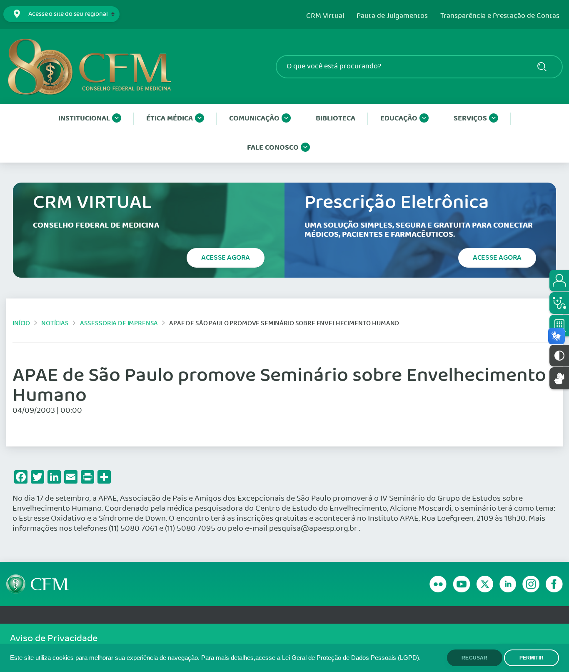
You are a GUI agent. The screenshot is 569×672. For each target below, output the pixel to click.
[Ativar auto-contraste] (559, 355)
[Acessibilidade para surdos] (559, 378)
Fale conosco (273, 148)
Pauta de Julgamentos (392, 16)
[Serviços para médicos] (559, 303)
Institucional (84, 119)
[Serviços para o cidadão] (559, 280)
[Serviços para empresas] (559, 325)
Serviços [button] (470, 119)
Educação (398, 119)
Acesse (225, 257)
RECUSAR (474, 658)
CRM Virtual (325, 16)
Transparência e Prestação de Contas (499, 16)
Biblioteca (335, 119)
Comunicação (254, 119)
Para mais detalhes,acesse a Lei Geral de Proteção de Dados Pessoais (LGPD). (311, 657)
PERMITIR (531, 658)
